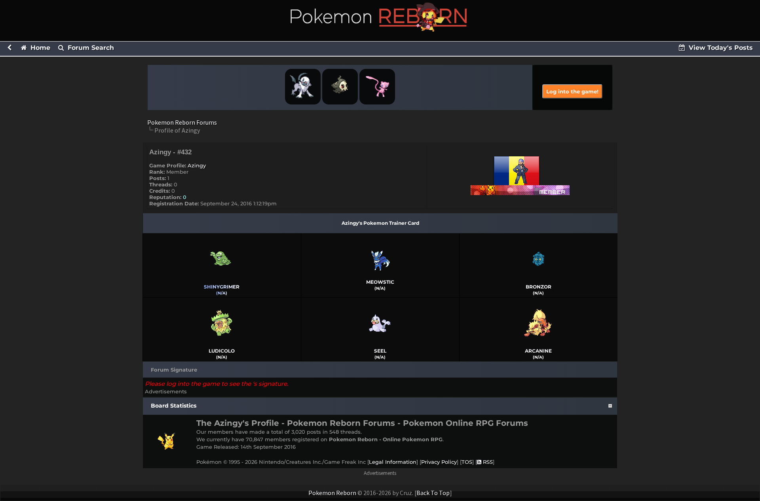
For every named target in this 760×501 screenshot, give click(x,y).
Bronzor (538, 287)
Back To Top (433, 493)
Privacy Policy (439, 462)
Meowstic (380, 282)
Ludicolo (222, 351)
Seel (380, 351)
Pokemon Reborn (332, 493)
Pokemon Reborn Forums (182, 122)
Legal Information (392, 462)
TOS (467, 462)
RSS (487, 462)
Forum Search (90, 47)
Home (39, 47)
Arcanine (538, 351)
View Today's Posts (720, 47)
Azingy (197, 165)
